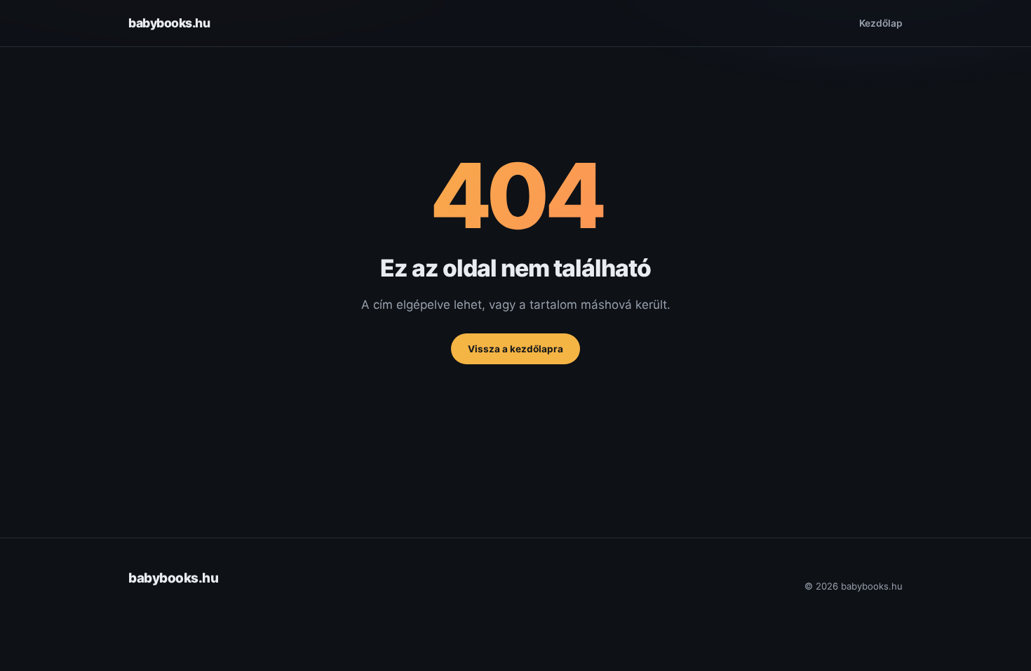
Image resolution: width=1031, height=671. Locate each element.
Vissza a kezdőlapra (515, 348)
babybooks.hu (169, 22)
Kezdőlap (881, 23)
